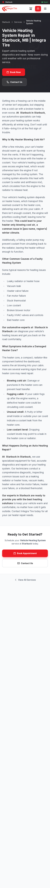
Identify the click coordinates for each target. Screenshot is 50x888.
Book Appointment (27, 553)
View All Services (27, 579)
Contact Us (16, 82)
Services (18, 22)
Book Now (15, 72)
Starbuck (6, 22)
